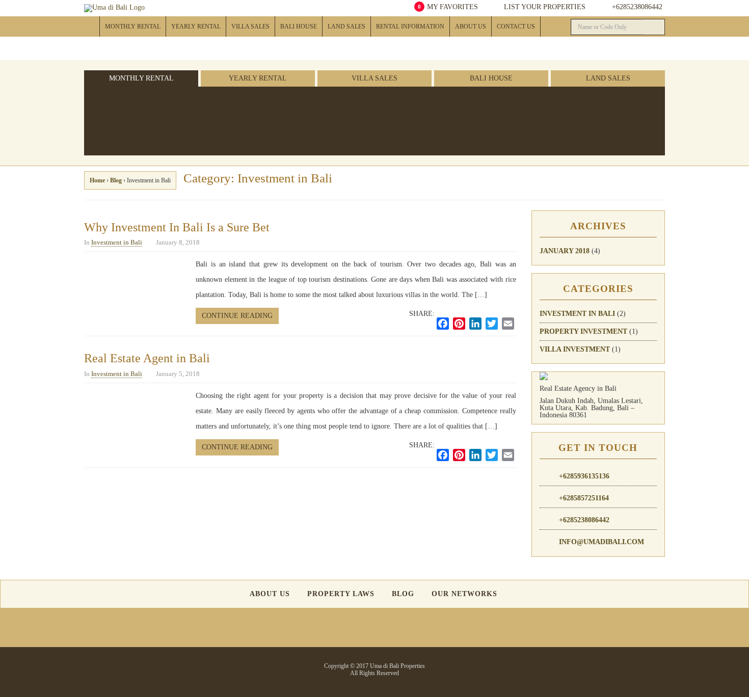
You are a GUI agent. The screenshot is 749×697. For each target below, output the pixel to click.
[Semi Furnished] (252, 110)
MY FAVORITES (448, 7)
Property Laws (340, 594)
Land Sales (346, 26)
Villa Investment (575, 349)
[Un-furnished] (252, 102)
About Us (470, 26)
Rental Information (410, 26)
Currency (539, 121)
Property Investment (583, 331)
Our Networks (464, 594)
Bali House (298, 26)
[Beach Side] (323, 102)
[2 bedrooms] (216, 110)
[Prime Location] (323, 110)
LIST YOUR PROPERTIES (543, 7)
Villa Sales (250, 26)
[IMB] (395, 102)
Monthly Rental (132, 26)
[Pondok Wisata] (395, 110)
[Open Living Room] (288, 102)
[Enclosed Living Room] (288, 110)
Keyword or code (616, 121)
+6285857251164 (584, 498)
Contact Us (516, 26)
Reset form (625, 102)
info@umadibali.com (601, 542)
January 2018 (565, 251)
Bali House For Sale (305, 46)
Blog (116, 180)
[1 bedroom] (216, 102)
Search (555, 102)
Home (92, 26)
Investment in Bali (116, 242)
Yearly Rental (196, 26)
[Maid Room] (359, 102)
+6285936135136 (584, 476)
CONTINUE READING (237, 315)
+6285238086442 (637, 7)
